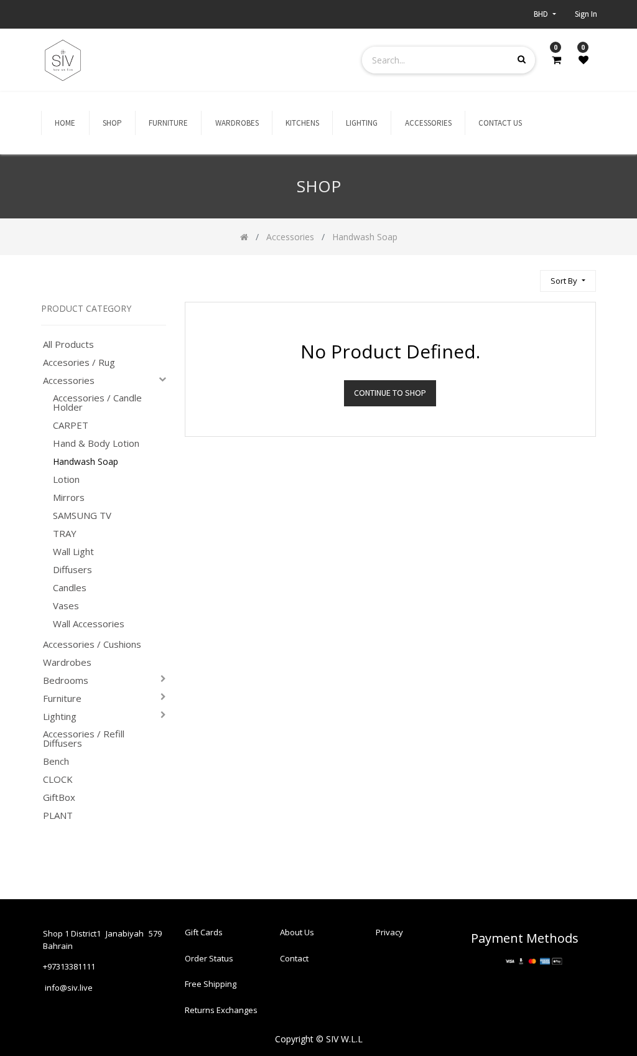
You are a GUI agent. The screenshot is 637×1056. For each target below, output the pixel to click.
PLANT (58, 815)
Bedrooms (65, 680)
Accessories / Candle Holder (97, 402)
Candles (69, 588)
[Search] (525, 275)
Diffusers (72, 570)
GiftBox (59, 797)
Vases (66, 606)
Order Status (209, 958)
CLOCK (58, 779)
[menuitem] (65, 123)
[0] (556, 59)
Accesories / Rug (79, 362)
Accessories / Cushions (92, 644)
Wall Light (73, 552)
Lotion (66, 479)
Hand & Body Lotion (96, 443)
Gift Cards (204, 932)
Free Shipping (210, 983)
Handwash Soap (85, 461)
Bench (56, 761)
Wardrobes (67, 662)
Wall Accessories (88, 624)
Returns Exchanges (221, 1010)
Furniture (62, 698)
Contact (294, 958)
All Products (68, 344)
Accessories (69, 380)
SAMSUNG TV (82, 515)
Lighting (60, 716)
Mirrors (69, 497)
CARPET (70, 425)
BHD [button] (542, 14)
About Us (297, 932)
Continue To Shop (390, 392)
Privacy (389, 932)
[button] (567, 281)
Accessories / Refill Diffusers (83, 738)
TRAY (65, 534)
